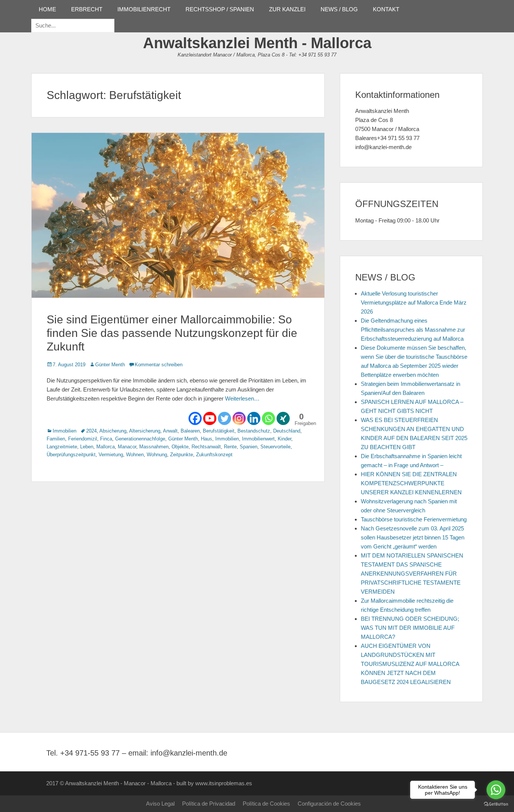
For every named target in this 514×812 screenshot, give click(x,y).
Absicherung (112, 431)
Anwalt (170, 431)
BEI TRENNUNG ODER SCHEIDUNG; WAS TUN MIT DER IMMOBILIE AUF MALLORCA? (410, 627)
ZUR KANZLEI (287, 9)
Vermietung (111, 454)
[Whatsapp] (268, 418)
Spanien (248, 446)
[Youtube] (209, 418)
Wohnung (157, 454)
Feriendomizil (82, 439)
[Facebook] (195, 418)
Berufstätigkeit (218, 431)
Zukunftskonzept (214, 454)
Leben (86, 446)
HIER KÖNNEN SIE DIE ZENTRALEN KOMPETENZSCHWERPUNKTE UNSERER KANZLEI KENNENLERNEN (411, 483)
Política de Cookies (266, 803)
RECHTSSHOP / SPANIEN (220, 9)
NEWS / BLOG (339, 9)
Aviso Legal (160, 803)
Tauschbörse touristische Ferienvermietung (414, 519)
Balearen (190, 431)
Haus (206, 439)
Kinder (284, 439)
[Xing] (283, 418)
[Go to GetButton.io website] (496, 804)
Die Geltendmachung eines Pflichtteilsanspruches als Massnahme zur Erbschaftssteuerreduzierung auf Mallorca (413, 329)
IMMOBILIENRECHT (143, 9)
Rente (230, 446)
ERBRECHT (86, 9)
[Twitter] (224, 418)
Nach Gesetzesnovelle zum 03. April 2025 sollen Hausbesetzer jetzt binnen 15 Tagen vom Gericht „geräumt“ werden (412, 537)
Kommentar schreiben (158, 364)
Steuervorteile (275, 446)
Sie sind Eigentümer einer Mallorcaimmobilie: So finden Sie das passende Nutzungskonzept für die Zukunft (172, 333)
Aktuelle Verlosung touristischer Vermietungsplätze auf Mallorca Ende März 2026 (414, 302)
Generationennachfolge (140, 439)
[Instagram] (239, 418)
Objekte (180, 446)
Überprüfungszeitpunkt (71, 454)
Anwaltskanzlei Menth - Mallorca (257, 43)
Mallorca (105, 446)
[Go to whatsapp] (496, 789)
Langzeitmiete (62, 446)
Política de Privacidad (208, 803)
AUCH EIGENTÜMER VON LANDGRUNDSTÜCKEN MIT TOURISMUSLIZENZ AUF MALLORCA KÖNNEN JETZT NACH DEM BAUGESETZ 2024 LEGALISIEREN (410, 664)
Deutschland (286, 431)
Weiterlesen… (242, 398)
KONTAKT (386, 9)
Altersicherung (144, 431)
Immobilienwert (258, 439)
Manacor (127, 446)
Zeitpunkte (181, 454)
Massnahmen (154, 446)
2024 (91, 431)
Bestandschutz (253, 431)
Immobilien (64, 431)
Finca (106, 439)
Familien (56, 439)
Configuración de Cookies (329, 803)
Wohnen (135, 454)
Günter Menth (110, 364)
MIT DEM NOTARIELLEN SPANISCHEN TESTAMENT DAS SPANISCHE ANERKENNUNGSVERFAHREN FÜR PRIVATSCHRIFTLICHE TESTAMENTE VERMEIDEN (412, 573)
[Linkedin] (253, 418)
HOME (47, 9)
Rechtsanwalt (206, 446)
